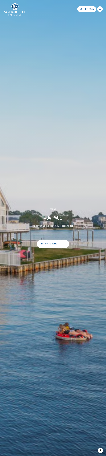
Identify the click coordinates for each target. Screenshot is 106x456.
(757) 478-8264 (87, 9)
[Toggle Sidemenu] (100, 9)
